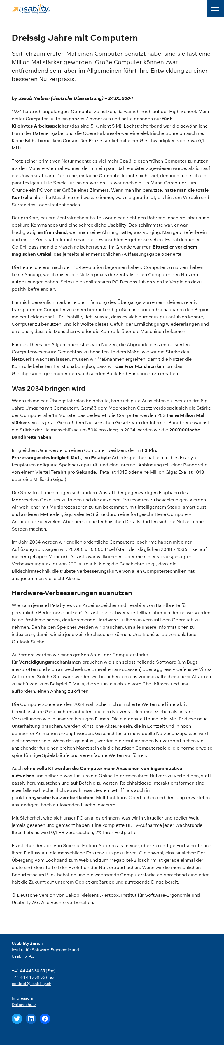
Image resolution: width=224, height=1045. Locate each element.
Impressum (22, 998)
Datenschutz (24, 1004)
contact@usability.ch (31, 983)
